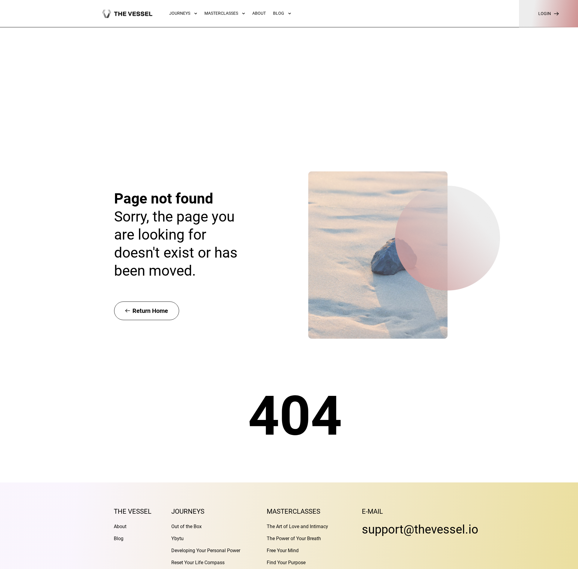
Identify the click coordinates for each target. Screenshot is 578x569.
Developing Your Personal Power (205, 550)
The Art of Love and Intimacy (297, 526)
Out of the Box (186, 526)
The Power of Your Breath (294, 538)
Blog (118, 538)
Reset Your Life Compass (198, 562)
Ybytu (177, 538)
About (120, 526)
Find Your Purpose (286, 562)
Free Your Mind (283, 550)
